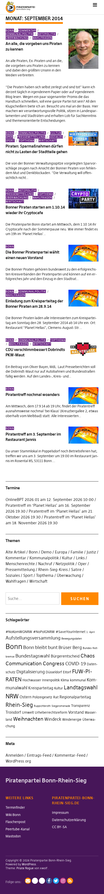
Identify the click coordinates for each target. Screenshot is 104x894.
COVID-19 (75, 663)
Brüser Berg (70, 647)
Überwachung (69, 575)
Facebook (49, 881)
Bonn (10, 30)
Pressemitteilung (31, 137)
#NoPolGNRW (44, 632)
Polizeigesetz (42, 697)
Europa (61, 552)
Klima (65, 680)
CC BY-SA (59, 827)
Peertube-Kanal (18, 829)
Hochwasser (31, 680)
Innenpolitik (51, 680)
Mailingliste (28, 881)
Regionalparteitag (75, 696)
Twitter (56, 881)
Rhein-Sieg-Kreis (53, 569)
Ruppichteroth (42, 706)
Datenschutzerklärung (69, 820)
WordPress (29, 864)
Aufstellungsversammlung (33, 638)
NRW (12, 696)
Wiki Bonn (13, 815)
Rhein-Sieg (19, 704)
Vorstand (76, 712)
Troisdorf (13, 712)
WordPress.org (18, 761)
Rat (56, 697)
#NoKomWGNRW (19, 632)
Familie (77, 552)
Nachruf (45, 563)
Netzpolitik (46, 34)
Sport (28, 575)
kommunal (78, 680)
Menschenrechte (20, 563)
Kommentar (27, 30)
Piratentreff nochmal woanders (32, 394)
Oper (82, 563)
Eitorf (67, 672)
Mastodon (13, 836)
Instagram (63, 881)
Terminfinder (15, 807)
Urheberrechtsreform (51, 712)
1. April (90, 632)
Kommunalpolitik (19, 34)
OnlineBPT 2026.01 (22, 499)
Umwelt (28, 712)
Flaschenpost (15, 822)
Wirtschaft (47, 140)
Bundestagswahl (32, 656)
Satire (76, 569)
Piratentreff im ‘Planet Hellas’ (31, 505)
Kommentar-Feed (70, 755)
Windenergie (72, 719)
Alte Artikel (15, 552)
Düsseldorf (54, 672)
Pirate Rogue (25, 868)
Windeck (52, 719)
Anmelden (14, 755)
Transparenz (80, 705)
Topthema (26, 140)
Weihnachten (28, 719)
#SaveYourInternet (70, 632)
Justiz (91, 552)
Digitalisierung (30, 672)
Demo (46, 552)
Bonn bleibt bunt (40, 647)
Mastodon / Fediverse (35, 881)
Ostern (25, 696)
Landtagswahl (80, 687)
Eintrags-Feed (39, 755)
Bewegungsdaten (71, 638)
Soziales (56, 137)
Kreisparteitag (40, 687)
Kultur (55, 133)
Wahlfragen (42, 38)
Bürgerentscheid (65, 656)
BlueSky (42, 881)
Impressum (60, 812)
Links (80, 557)
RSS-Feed (70, 881)
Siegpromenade (61, 706)
